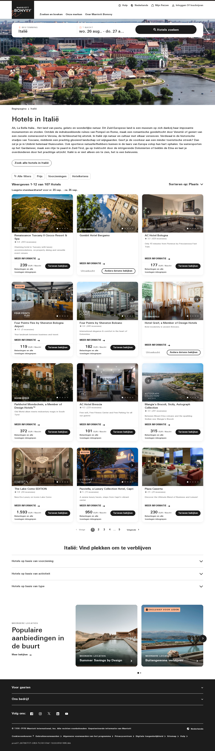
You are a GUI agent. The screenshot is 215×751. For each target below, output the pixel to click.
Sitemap (171, 736)
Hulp (182, 736)
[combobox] (46, 30)
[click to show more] (203, 638)
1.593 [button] (22, 512)
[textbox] (46, 32)
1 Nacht (87, 28)
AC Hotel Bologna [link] (156, 235)
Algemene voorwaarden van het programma (87, 736)
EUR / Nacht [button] (34, 266)
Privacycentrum (123, 736)
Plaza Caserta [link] (154, 489)
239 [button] (23, 265)
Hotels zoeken (168, 30)
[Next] (66, 211)
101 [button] (88, 431)
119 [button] (23, 347)
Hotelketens (80, 176)
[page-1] (138, 672)
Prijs (39, 176)
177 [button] (154, 265)
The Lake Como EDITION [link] (30, 489)
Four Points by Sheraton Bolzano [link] (101, 323)
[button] (139, 5)
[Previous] (17, 211)
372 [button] (23, 431)
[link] (26, 242)
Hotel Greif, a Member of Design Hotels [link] (171, 323)
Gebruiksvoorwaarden (47, 736)
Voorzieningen (57, 176)
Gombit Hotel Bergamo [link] (95, 235)
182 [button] (88, 347)
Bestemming (30, 28)
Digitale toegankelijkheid (149, 736)
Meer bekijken (20, 655)
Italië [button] (34, 109)
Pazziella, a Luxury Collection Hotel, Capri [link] (106, 489)
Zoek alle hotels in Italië (32, 163)
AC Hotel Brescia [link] (91, 404)
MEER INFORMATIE (25, 259)
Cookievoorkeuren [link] (22, 736)
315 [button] (154, 431)
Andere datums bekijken (118, 271)
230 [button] (154, 512)
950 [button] (88, 512)
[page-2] (140, 672)
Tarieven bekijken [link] (58, 266)
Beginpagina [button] (19, 109)
